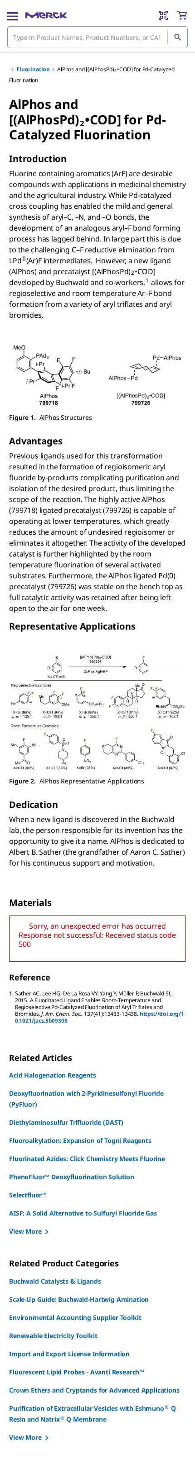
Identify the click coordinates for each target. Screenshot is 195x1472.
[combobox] (97, 37)
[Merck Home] (46, 15)
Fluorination (33, 69)
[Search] (177, 37)
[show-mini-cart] (182, 15)
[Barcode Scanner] (163, 15)
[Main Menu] (12, 15)
